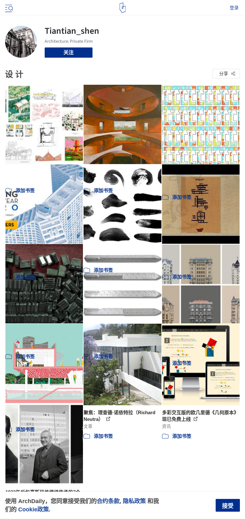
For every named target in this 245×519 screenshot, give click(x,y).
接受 (228, 506)
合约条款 (108, 501)
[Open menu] (8, 7)
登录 (234, 7)
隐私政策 (134, 501)
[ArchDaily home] (123, 8)
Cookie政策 (33, 509)
